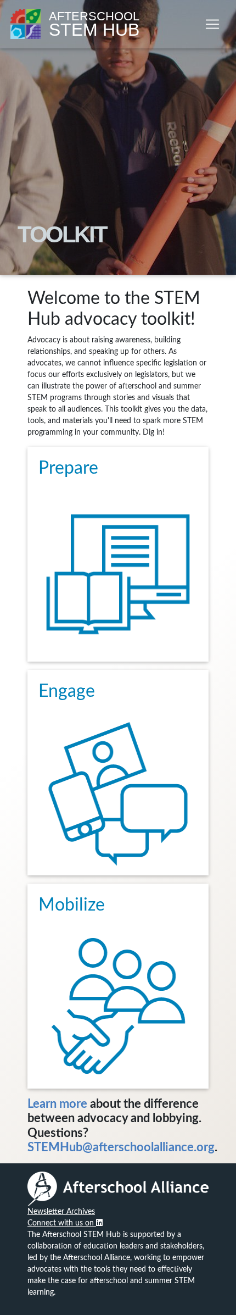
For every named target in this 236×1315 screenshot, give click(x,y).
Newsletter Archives (61, 1212)
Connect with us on (61, 1223)
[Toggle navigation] (212, 24)
